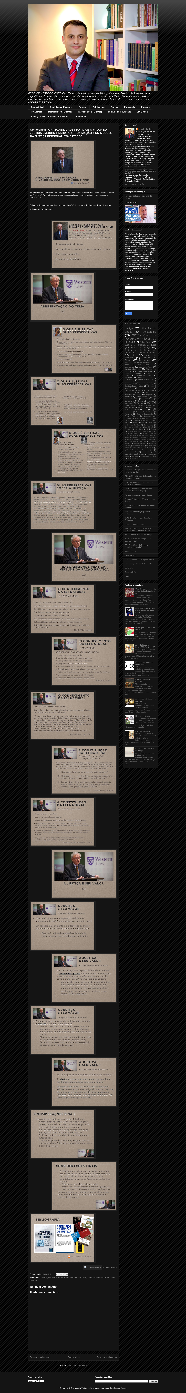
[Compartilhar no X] (62, 1274)
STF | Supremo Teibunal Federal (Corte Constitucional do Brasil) (138, 529)
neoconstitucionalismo (131, 452)
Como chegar (148, 425)
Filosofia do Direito (142, 731)
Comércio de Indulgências (133, 427)
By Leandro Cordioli (109, 1267)
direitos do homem (138, 445)
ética (134, 355)
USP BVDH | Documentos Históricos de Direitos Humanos (139, 483)
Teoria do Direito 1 (145, 380)
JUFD (145, 410)
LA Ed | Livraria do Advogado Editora (139, 560)
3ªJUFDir (140, 408)
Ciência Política (144, 365)
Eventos (82, 107)
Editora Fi (129, 568)
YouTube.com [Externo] (119, 112)
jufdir (146, 450)
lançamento (145, 388)
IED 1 (127, 410)
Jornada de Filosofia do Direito (140, 393)
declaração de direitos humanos (144, 439)
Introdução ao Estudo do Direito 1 (138, 363)
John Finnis (82, 1278)
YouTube (143, 437)
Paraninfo (128, 414)
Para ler (114, 107)
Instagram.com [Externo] (60, 112)
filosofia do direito (70, 1278)
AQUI (74, 205)
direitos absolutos (132, 369)
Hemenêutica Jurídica (147, 390)
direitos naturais (151, 445)
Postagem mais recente (40, 1357)
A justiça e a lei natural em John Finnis (49, 116)
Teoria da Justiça (140, 347)
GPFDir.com (142, 112)
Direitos (128, 384)
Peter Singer (149, 435)
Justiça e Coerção (142, 397)
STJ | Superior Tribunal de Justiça (138, 535)
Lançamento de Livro (131, 433)
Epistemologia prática (134, 386)
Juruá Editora (130, 551)
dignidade (143, 441)
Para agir (145, 107)
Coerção (150, 408)
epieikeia (128, 397)
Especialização (149, 427)
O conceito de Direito (144, 412)
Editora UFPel (130, 572)
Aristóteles (43, 1278)
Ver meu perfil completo (134, 184)
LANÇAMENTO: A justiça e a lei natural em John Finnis (145, 610)
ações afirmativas (141, 418)
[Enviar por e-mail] (57, 1274)
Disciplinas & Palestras (61, 107)
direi (146, 420)
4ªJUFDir (143, 422)
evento (60, 1278)
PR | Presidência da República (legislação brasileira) (137, 546)
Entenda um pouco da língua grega (144, 663)
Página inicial (37, 107)
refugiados (150, 454)
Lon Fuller (144, 433)
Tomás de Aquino (147, 352)
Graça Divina (138, 429)
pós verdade (140, 454)
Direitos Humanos (133, 373)
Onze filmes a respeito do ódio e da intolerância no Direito (145, 591)
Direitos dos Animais (144, 384)
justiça (129, 328)
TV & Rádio (36, 112)
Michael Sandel (145, 378)
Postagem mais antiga (107, 1357)
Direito (140, 401)
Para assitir (129, 107)
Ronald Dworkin (131, 416)
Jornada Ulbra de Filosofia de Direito (140, 431)
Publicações (99, 107)
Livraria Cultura (131, 555)
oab (155, 452)
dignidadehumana (139, 443)
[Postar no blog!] (59, 1274)
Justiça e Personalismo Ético (98, 1278)
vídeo (154, 456)
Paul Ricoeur (137, 435)
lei (152, 450)
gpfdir (126, 450)
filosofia (151, 448)
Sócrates (150, 403)
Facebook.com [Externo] (90, 112)
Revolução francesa (131, 437)
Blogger (123, 1388)
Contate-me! (80, 116)
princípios (130, 454)
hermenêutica (136, 450)
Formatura (128, 429)
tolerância (135, 456)
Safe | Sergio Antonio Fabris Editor (138, 564)
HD (147, 429)
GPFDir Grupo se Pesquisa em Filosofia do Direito (140, 339)
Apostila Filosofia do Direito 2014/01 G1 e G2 (145, 646)
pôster (135, 423)
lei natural (144, 360)
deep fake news (130, 441)
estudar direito (131, 448)
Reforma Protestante (145, 414)
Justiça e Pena (145, 367)
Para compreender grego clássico (138, 495)
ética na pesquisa (132, 458)
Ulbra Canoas (130, 405)
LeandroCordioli (145, 129)
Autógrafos (148, 399)
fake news (142, 448)
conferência (52, 1278)
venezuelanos (145, 456)
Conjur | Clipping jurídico (134, 524)
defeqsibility (137, 420)
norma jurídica (146, 452)
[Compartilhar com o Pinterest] (67, 1274)
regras (127, 456)
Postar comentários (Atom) (77, 1365)
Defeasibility (129, 401)
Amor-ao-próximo (145, 371)
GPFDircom (129, 390)
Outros (127, 576)
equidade (128, 378)
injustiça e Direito (144, 382)
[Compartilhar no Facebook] (64, 1274)
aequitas (149, 394)
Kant (127, 365)
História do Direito (144, 375)
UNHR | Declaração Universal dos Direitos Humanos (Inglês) (138, 490)
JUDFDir (136, 410)
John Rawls (134, 392)
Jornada (153, 429)
